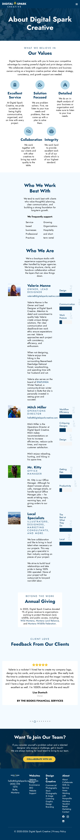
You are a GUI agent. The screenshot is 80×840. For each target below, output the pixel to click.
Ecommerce (34, 784)
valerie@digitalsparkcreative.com (43, 296)
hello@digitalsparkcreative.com (42, 417)
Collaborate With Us (67, 783)
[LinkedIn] (63, 821)
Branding (50, 806)
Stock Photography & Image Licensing (51, 794)
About (65, 779)
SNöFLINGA (43, 382)
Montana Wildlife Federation (42, 623)
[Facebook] (63, 816)
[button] (76, 4)
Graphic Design (49, 803)
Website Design (32, 781)
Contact (65, 811)
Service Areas (65, 789)
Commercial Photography (51, 786)
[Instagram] (68, 816)
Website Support (32, 792)
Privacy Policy (59, 831)
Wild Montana (27, 620)
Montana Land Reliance (47, 620)
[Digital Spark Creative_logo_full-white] (14, 4)
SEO (31, 787)
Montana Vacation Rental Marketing (66, 805)
